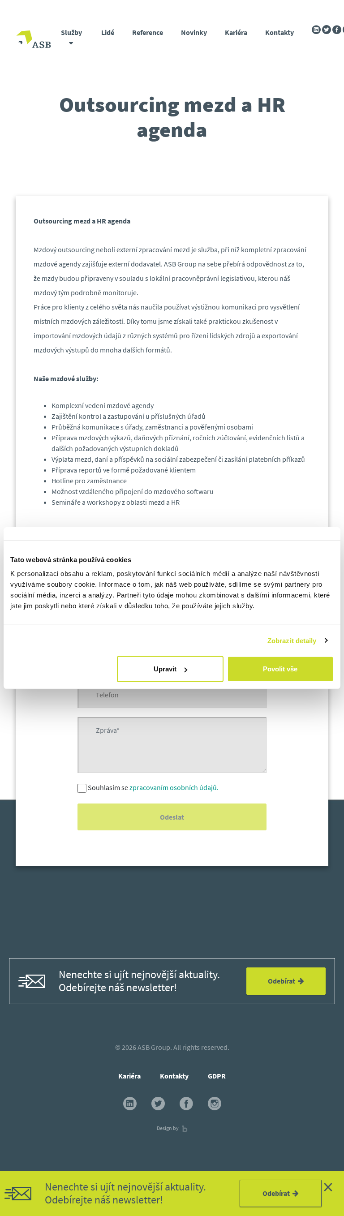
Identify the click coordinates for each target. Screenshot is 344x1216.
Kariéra (236, 32)
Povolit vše (280, 669)
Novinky (194, 32)
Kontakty (279, 32)
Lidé (107, 32)
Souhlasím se (153, 787)
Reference (147, 32)
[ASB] (33, 40)
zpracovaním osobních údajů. (174, 787)
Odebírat (277, 1193)
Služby (71, 32)
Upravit (165, 669)
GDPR (217, 1075)
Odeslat (172, 816)
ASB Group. (155, 1047)
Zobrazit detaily (292, 640)
